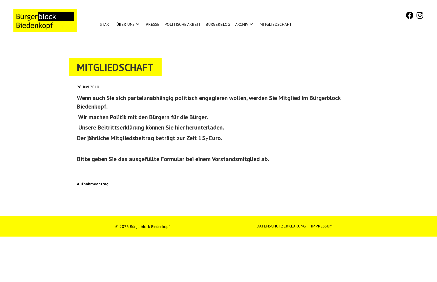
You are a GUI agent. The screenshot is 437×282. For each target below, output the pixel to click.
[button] (409, 15)
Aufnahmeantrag (92, 183)
